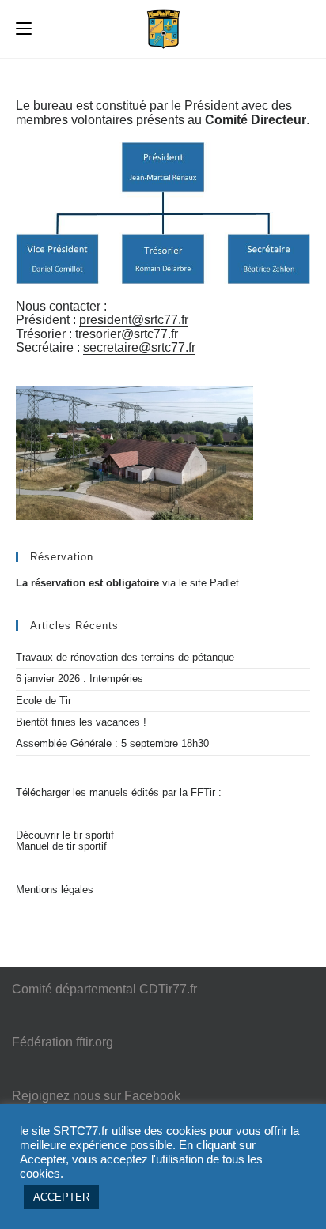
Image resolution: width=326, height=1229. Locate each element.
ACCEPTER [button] (61, 1197)
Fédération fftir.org (62, 1042)
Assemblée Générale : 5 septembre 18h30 (112, 743)
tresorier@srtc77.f (124, 334)
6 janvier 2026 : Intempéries (79, 678)
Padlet (224, 583)
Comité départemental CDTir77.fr (104, 989)
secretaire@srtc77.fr (139, 347)
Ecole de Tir (43, 701)
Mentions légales (54, 889)
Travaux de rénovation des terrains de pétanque (125, 657)
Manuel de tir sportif (61, 846)
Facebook (152, 1096)
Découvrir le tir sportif (65, 835)
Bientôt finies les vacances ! (81, 722)
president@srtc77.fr (133, 319)
